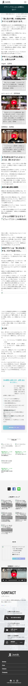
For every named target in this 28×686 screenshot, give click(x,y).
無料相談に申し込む (14, 427)
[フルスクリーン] (24, 580)
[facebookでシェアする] (14, 488)
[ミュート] (22, 580)
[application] (14, 574)
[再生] (3, 580)
